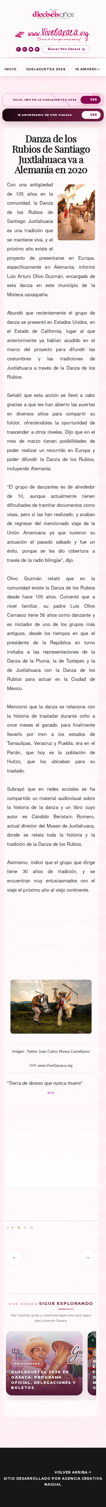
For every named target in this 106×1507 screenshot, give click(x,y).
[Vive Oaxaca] (53, 34)
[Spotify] (37, 49)
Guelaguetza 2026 (46, 69)
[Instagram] (24, 49)
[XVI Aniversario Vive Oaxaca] (53, 14)
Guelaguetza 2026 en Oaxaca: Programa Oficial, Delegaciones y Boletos (43, 1380)
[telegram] (19, 1227)
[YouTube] (31, 49)
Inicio (10, 69)
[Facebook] (18, 49)
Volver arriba (71, 1472)
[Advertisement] (51, 935)
